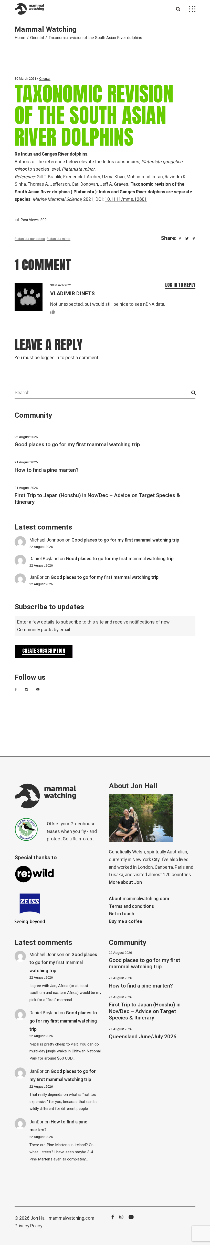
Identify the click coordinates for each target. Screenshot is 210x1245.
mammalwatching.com (71, 1218)
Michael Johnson (46, 540)
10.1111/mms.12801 (126, 199)
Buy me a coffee (125, 921)
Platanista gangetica (30, 238)
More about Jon (125, 882)
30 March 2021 (25, 78)
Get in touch (121, 914)
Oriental (37, 38)
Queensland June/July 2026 (142, 1037)
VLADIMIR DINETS (72, 294)
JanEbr (36, 577)
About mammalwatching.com (139, 899)
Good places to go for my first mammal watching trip (77, 445)
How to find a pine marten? (47, 470)
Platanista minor (58, 238)
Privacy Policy (28, 1226)
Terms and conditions (131, 906)
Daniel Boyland (44, 559)
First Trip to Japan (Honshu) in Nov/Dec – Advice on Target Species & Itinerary (97, 498)
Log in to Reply (180, 284)
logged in (50, 358)
